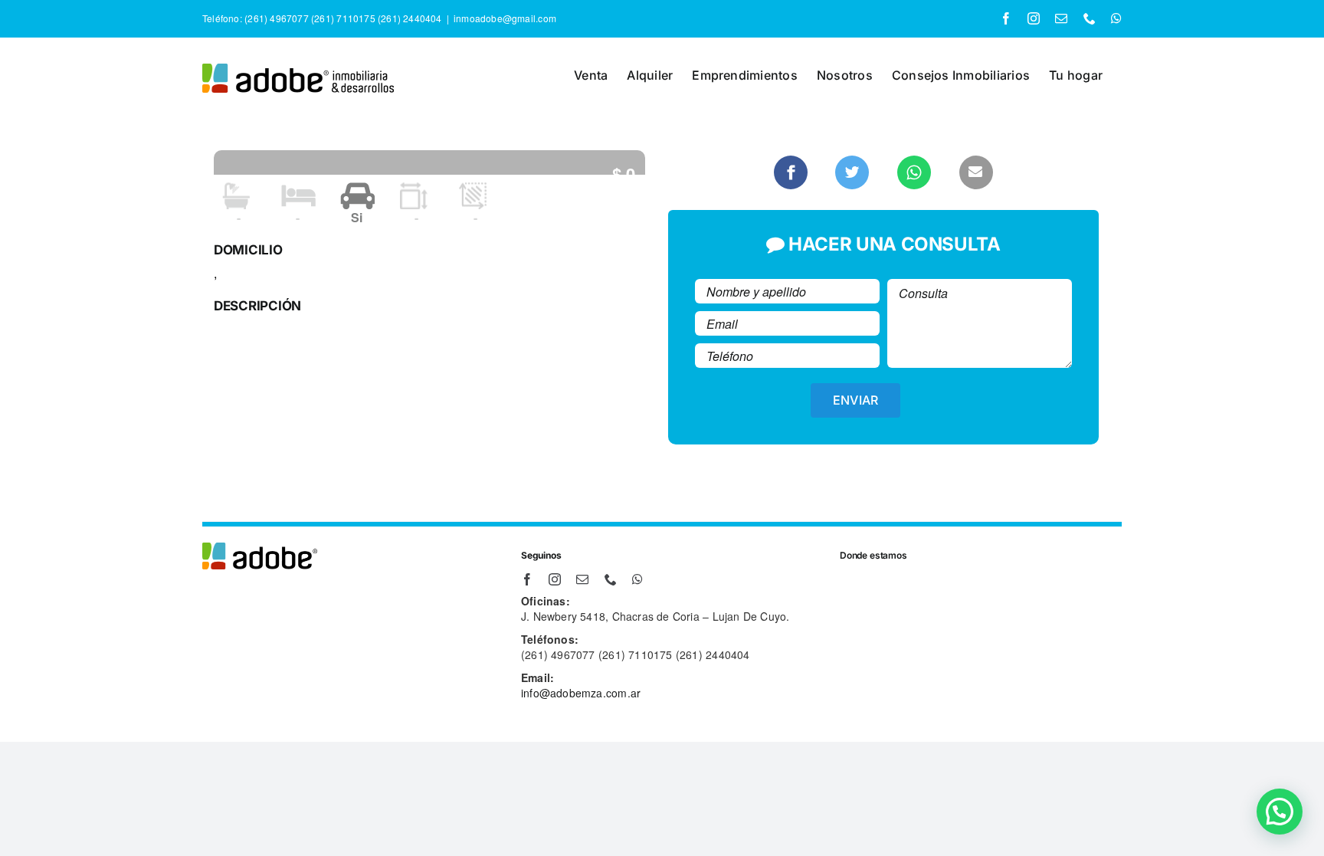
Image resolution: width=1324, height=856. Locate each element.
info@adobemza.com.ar (581, 692)
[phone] (611, 579)
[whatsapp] (637, 579)
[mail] (582, 579)
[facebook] (527, 579)
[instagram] (555, 579)
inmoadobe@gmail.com (505, 18)
